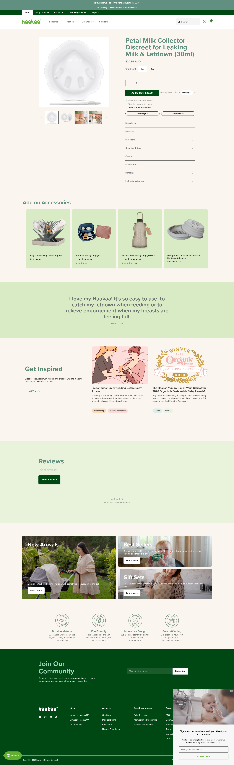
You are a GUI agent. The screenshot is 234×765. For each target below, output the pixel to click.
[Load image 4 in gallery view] (95, 117)
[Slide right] (106, 117)
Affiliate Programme (143, 724)
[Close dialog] (231, 691)
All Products (76, 724)
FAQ (168, 715)
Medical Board (109, 720)
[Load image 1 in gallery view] (51, 117)
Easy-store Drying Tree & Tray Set (46, 255)
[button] (160, 123)
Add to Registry (142, 113)
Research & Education (118, 410)
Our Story (106, 715)
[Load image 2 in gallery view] (66, 117)
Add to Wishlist (178, 113)
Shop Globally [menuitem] (42, 12)
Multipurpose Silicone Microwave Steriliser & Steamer (183, 256)
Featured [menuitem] (53, 21)
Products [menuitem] (70, 21)
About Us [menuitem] (58, 12)
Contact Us (171, 738)
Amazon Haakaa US (79, 715)
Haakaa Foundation (111, 729)
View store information (139, 107)
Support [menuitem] (96, 12)
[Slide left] (42, 117)
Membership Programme (145, 720)
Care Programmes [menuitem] (77, 12)
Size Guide (171, 720)
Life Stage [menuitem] (87, 21)
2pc (152, 69)
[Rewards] (13, 755)
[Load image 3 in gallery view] (81, 117)
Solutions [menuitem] (103, 21)
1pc (142, 69)
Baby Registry (140, 715)
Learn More (34, 390)
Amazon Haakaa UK (79, 720)
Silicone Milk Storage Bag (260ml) (138, 255)
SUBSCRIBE (203, 756)
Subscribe (180, 671)
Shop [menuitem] (27, 12)
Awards (157, 410)
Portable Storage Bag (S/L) (88, 255)
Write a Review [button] (49, 479)
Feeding (168, 410)
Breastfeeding (99, 410)
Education (107, 724)
